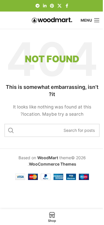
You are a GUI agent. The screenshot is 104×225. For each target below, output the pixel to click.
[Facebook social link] (66, 6)
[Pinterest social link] (52, 6)
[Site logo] (52, 19)
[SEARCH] (11, 130)
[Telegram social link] (37, 6)
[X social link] (59, 6)
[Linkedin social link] (44, 6)
